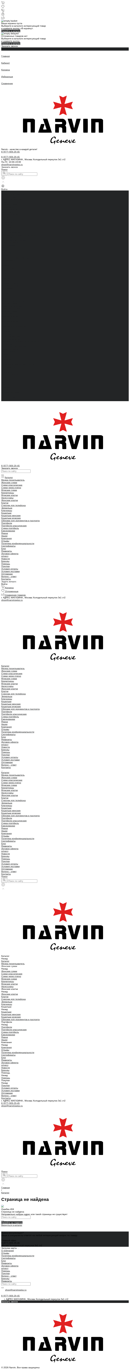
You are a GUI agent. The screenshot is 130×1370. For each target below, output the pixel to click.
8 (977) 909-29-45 (10, 1103)
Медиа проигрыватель (13, 194)
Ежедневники (8, 245)
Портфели (6, 237)
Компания (6, 359)
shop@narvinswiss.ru (12, 164)
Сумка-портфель (10, 242)
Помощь (5, 384)
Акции (4, 356)
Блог (3, 263)
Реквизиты (6, 265)
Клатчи (4, 217)
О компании (7, 1250)
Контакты (6, 400)
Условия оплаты (9, 283)
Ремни (4, 247)
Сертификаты (8, 260)
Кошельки (6, 227)
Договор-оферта (9, 268)
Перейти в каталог (10, 31)
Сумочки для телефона (13, 219)
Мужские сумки (9, 204)
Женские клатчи (9, 214)
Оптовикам (7, 288)
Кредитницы (7, 207)
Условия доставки (10, 285)
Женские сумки (9, 197)
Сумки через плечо (11, 202)
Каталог (5, 298)
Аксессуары (7, 212)
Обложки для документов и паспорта (20, 235)
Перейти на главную (12, 1222)
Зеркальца (6, 222)
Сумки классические (11, 199)
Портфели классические (14, 240)
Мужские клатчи (9, 209)
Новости (5, 379)
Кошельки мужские (11, 232)
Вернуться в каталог (11, 1225)
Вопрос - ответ (8, 290)
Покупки (5, 280)
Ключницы (6, 224)
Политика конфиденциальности (17, 257)
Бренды (5, 382)
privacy (4, 270)
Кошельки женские (11, 230)
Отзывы (5, 255)
